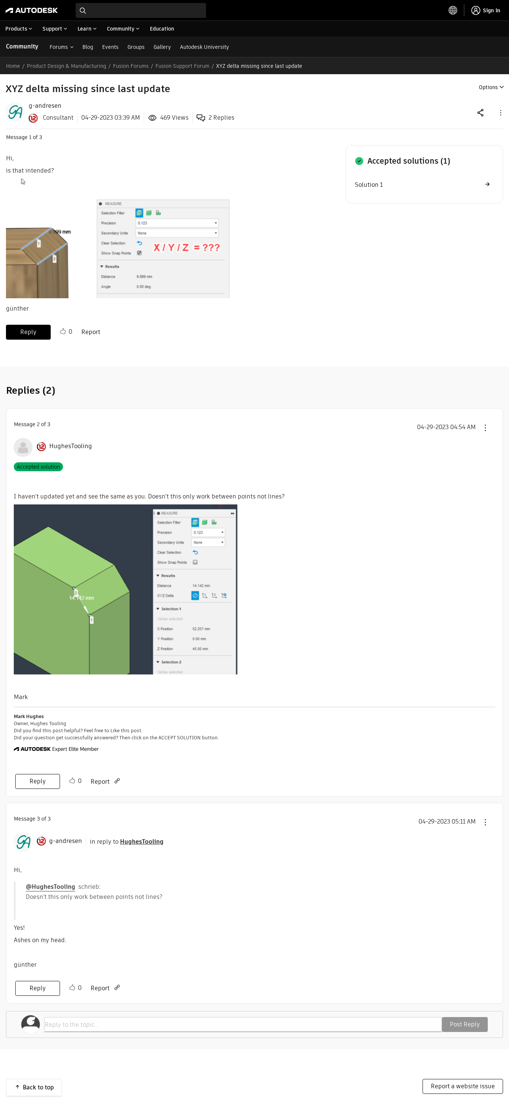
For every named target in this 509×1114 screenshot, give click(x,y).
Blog (87, 47)
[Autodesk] (32, 10)
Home (13, 66)
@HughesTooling (50, 886)
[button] (500, 112)
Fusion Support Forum (182, 66)
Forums (59, 47)
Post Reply (465, 1024)
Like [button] (63, 331)
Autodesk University (204, 47)
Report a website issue (463, 1086)
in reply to (127, 841)
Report (90, 332)
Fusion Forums (131, 66)
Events (110, 47)
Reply (28, 332)
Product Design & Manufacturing (66, 66)
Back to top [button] (38, 1087)
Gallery (162, 47)
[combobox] (141, 10)
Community (22, 46)
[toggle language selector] (453, 10)
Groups (136, 47)
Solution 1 (369, 184)
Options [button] (488, 87)
